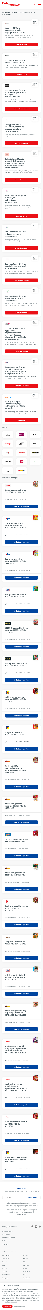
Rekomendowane (7, 1231)
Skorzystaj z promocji (22, 109)
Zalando (4, 1271)
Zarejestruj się (21, 74)
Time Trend (5, 1259)
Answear (25, 1255)
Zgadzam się (7, 1306)
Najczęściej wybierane (9, 1238)
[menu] (39, 4)
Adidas (4, 1268)
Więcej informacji (21, 248)
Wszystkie (5, 1244)
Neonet (25, 1259)
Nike (24, 1262)
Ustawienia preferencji (19, 1306)
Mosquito (5, 1278)
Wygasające (6, 1234)
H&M (3, 1265)
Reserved (26, 1265)
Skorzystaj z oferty (21, 180)
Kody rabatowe (7, 1241)
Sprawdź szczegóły (21, 280)
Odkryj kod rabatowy (21, 351)
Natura (25, 1268)
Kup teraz (21, 420)
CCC (24, 1275)
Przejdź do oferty (21, 143)
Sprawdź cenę (21, 45)
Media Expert (6, 1255)
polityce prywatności (11, 1302)
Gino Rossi (26, 1278)
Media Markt (6, 1275)
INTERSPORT (26, 1271)
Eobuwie (5, 1262)
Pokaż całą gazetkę (21, 506)
